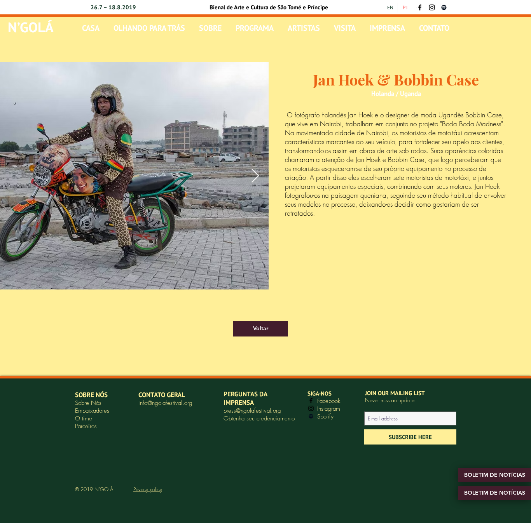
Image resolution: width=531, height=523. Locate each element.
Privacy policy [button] (147, 489)
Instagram (328, 409)
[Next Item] (255, 176)
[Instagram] (432, 7)
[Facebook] (420, 7)
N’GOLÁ (31, 27)
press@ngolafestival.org (252, 411)
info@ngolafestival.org (165, 403)
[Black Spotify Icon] (444, 7)
